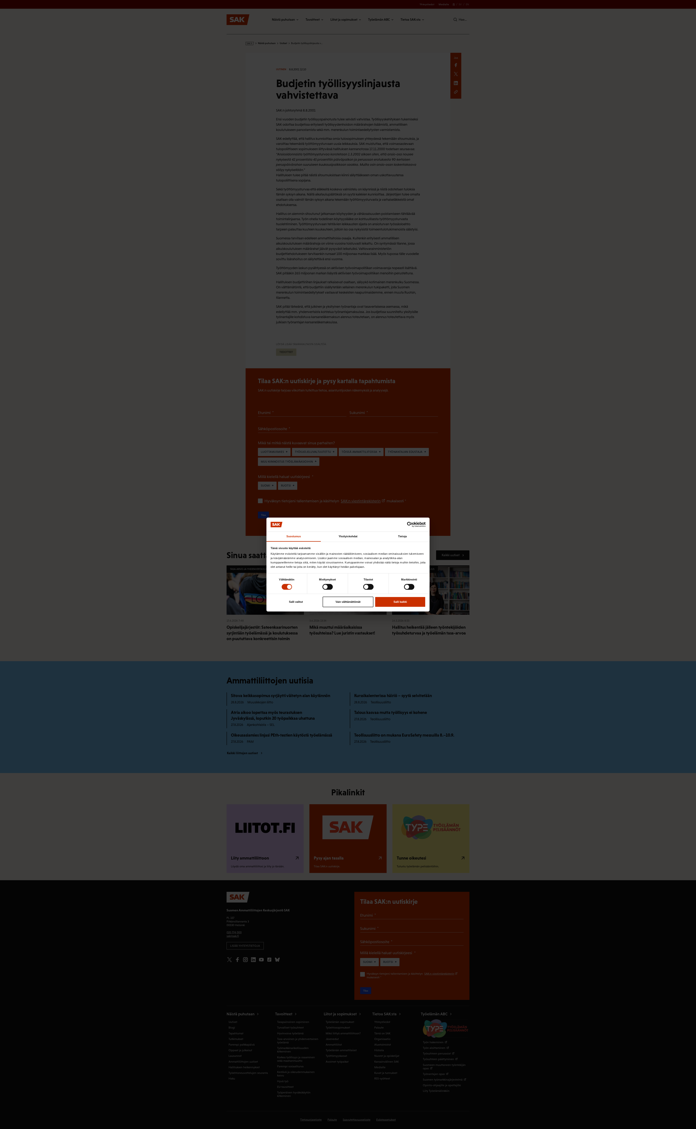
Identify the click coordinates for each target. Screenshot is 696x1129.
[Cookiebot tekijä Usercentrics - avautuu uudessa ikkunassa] (410, 524)
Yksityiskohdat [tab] (348, 536)
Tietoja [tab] (402, 536)
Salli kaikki (400, 601)
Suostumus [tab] (293, 536)
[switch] (327, 587)
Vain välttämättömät (348, 601)
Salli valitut (296, 601)
